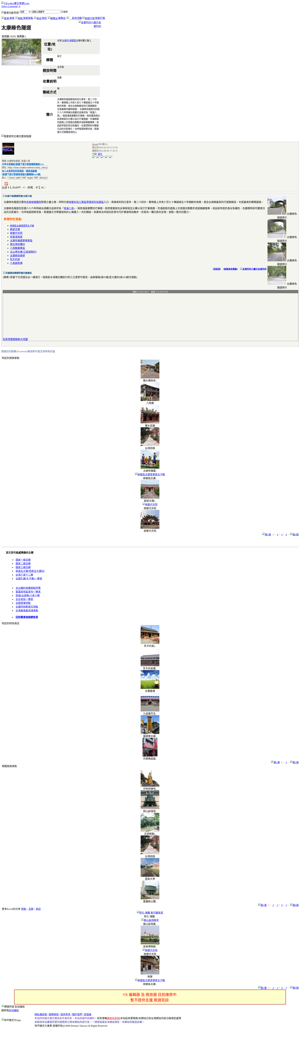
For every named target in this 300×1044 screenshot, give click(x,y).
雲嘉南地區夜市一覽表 (28, 591)
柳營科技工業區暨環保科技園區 (86, 202)
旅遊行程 (100, 18)
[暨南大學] (150, 876)
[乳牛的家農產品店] (150, 665)
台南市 (65, 40)
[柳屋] (150, 973)
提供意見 (65, 1014)
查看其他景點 (230, 269)
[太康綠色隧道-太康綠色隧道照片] (277, 213)
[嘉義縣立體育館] (150, 898)
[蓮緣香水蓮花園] (150, 733)
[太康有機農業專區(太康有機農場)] (150, 467)
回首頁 (217, 269)
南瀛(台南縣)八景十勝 (28, 595)
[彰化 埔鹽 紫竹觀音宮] (150, 912)
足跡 (30, 909)
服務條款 (54, 1014)
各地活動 (77, 18)
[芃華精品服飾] (150, 755)
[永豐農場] (150, 688)
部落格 (87, 1014)
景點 (23, 909)
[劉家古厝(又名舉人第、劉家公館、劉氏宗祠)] (150, 497)
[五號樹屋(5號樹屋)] (150, 831)
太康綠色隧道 (17, 255)
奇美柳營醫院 (33, 202)
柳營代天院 (16, 233)
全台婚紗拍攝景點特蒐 (28, 588)
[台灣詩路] (150, 445)
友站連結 (14, 1010)
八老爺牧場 (16, 263)
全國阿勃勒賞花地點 (27, 606)
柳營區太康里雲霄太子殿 (22, 226)
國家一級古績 (23, 559)
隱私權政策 (41, 1014)
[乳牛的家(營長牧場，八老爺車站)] (150, 643)
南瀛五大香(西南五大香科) (30, 571)
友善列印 (262, 269)
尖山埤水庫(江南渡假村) (23, 252)
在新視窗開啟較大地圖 (15, 339)
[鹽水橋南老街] (150, 377)
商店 (44, 18)
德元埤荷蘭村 (17, 244)
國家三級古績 (23, 567)
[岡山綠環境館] (150, 808)
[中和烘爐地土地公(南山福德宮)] (150, 785)
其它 (100, 154)
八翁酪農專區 (17, 248)
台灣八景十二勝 (24, 575)
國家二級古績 (23, 563)
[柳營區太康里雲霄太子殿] (150, 474)
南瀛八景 (69, 208)
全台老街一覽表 (24, 599)
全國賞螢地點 (23, 603)
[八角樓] (150, 400)
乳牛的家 (15, 259)
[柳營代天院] (150, 504)
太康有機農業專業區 (21, 240)
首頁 (11, 18)
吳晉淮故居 (16, 236)
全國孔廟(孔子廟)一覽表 (29, 578)
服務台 (62, 18)
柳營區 (72, 40)
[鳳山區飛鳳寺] (150, 920)
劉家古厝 (15, 229)
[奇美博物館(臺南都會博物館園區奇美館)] (150, 943)
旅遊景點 (28, 18)
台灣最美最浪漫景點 (27, 610)
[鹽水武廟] (150, 422)
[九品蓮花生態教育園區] (150, 710)
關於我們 (77, 1014)
